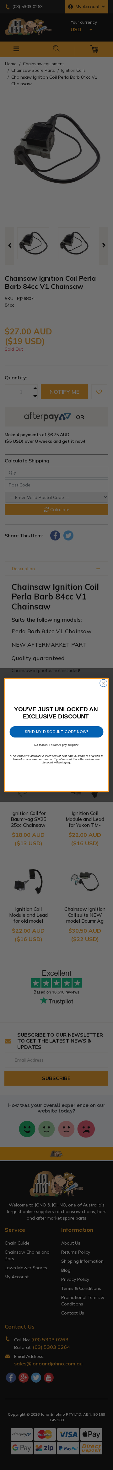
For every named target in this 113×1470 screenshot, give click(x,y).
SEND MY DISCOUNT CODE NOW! (57, 731)
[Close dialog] (103, 683)
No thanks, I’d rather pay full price (56, 745)
